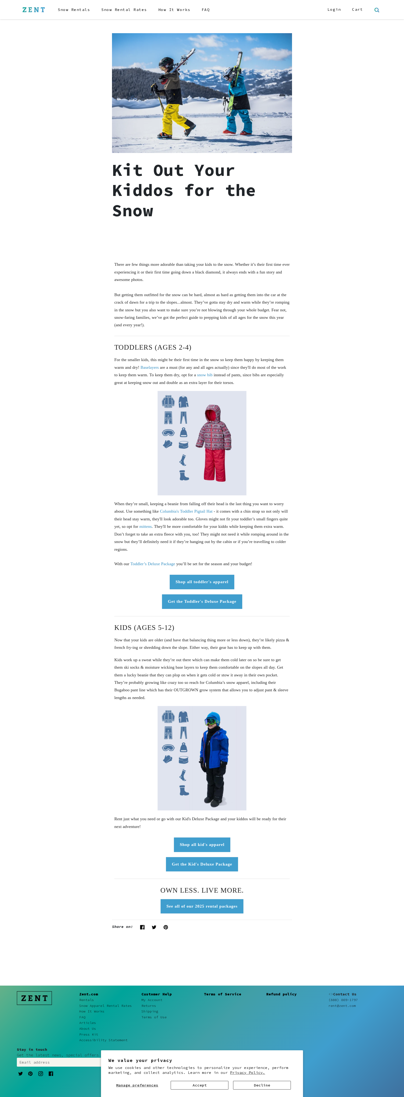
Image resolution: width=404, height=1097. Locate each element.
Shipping (149, 1011)
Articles (87, 1023)
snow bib (205, 375)
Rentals (86, 1000)
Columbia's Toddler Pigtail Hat (186, 511)
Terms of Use (154, 1017)
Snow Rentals (74, 9)
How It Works (174, 9)
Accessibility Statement (103, 1040)
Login (334, 9)
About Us (87, 1028)
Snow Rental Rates (124, 9)
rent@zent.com (342, 1006)
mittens (145, 526)
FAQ (206, 9)
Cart (357, 9)
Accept (200, 1085)
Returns (148, 1006)
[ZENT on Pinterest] (30, 1073)
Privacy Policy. (247, 1072)
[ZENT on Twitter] (20, 1073)
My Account (151, 1000)
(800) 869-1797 (343, 1000)
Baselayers (150, 367)
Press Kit (88, 1034)
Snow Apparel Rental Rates (105, 1006)
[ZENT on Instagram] (40, 1073)
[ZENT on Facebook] (51, 1073)
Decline (262, 1085)
